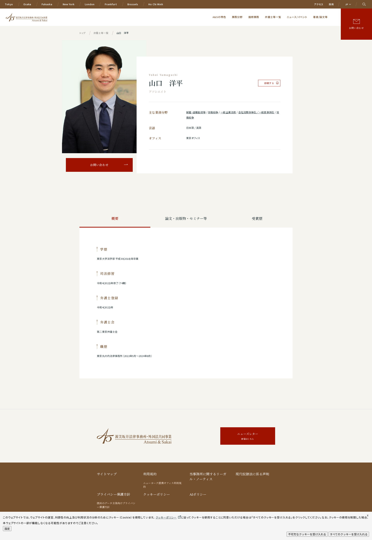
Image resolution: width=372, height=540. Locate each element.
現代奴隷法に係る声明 (252, 474)
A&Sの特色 (219, 17)
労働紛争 (213, 112)
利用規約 (150, 474)
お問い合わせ (356, 27)
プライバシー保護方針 (113, 494)
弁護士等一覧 (273, 17)
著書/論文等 (320, 17)
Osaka (27, 4)
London (89, 4)
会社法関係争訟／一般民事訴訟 (256, 112)
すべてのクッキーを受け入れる (349, 534)
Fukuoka (47, 4)
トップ (82, 32)
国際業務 (253, 17)
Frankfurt (111, 4)
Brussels (132, 4)
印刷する (269, 83)
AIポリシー (198, 494)
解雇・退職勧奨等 (196, 112)
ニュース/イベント (297, 17)
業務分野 (237, 17)
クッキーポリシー (156, 494)
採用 (331, 4)
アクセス (318, 4)
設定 (7, 529)
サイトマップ (107, 474)
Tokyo (9, 4)
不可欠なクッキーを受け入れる (307, 534)
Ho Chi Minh (155, 4)
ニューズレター (247, 436)
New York (69, 4)
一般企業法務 (228, 112)
